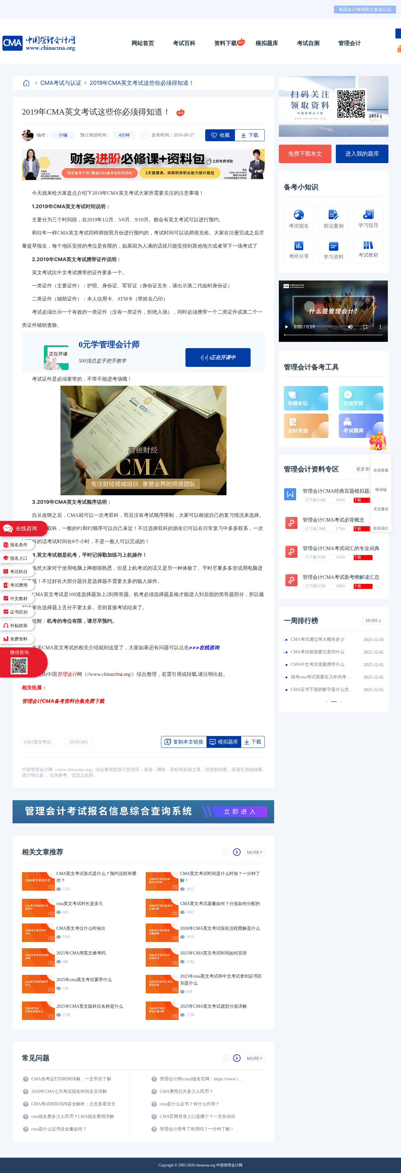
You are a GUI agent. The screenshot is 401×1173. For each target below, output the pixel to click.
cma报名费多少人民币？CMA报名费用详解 (72, 1116)
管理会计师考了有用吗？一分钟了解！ (197, 1129)
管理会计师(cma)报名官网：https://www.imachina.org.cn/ (202, 1079)
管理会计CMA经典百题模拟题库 (338, 491)
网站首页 (143, 43)
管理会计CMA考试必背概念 (333, 519)
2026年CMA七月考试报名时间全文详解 (69, 1091)
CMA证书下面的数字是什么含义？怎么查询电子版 (321, 689)
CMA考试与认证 (60, 83)
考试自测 (308, 43)
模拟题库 (267, 43)
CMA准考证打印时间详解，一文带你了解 (71, 1079)
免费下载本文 (305, 154)
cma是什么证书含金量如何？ (59, 1129)
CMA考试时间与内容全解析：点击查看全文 (73, 1104)
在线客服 (380, 470)
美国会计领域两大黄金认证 (365, 9)
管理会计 (349, 43)
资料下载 (225, 43)
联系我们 (380, 528)
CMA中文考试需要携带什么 (317, 664)
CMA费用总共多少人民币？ (186, 1091)
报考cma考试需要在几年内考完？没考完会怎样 (321, 677)
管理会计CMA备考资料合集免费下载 (63, 701)
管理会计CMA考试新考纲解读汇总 (341, 577)
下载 (357, 500)
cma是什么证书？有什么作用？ (190, 1104)
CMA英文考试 (37, 742)
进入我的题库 (362, 154)
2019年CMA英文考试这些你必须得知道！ (142, 83)
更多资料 (365, 469)
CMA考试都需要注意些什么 (317, 652)
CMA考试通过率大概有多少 (317, 639)
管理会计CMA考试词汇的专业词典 (341, 548)
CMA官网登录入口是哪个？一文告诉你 (197, 1116)
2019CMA (79, 742)
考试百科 (184, 43)
